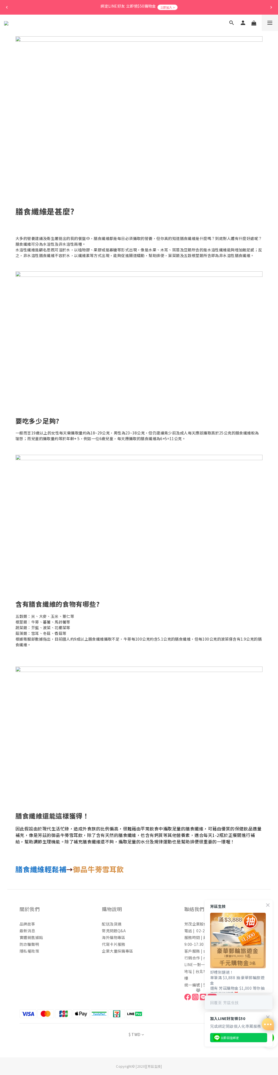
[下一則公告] (271, 7)
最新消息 (27, 930)
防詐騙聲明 (29, 944)
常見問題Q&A (114, 930)
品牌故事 (27, 924)
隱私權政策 (29, 951)
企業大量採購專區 (117, 951)
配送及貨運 (111, 924)
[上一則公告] (6, 7)
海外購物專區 (113, 937)
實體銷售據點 (31, 937)
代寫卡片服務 (113, 944)
